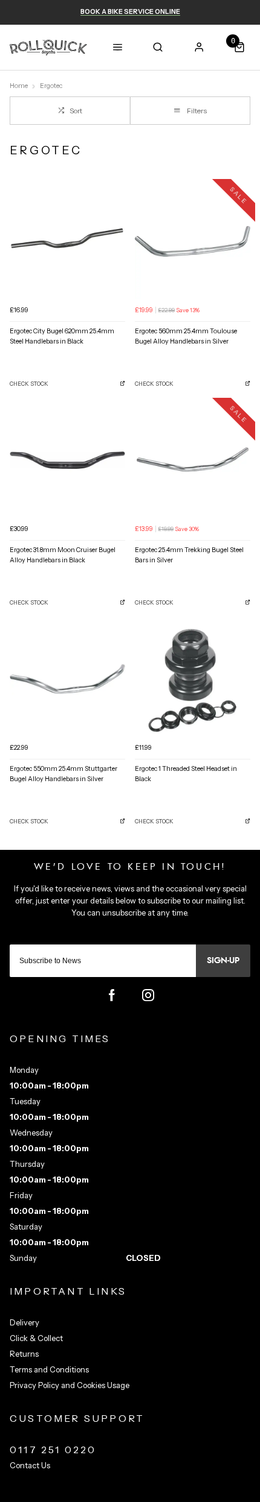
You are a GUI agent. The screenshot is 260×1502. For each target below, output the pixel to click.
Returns (24, 1354)
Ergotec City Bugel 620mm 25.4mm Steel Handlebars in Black (62, 336)
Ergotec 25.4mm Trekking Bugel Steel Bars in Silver (189, 555)
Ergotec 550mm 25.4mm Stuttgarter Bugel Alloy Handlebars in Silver (63, 774)
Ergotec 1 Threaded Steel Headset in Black (186, 774)
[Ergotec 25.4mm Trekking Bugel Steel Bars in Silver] (192, 460)
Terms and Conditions (49, 1369)
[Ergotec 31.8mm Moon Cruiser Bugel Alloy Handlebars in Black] (67, 460)
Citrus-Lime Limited (168, 1492)
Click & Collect (36, 1338)
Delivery (24, 1322)
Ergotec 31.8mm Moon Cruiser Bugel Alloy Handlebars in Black (62, 555)
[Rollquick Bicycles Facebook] (112, 995)
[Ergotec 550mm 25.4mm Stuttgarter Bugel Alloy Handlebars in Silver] (67, 679)
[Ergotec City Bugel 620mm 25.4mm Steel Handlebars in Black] (67, 241)
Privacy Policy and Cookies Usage (69, 1385)
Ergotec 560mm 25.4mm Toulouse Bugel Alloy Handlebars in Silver (186, 336)
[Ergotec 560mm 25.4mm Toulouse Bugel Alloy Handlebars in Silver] (192, 241)
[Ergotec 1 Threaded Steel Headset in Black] (192, 679)
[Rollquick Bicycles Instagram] (148, 995)
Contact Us (30, 1465)
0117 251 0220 (53, 1450)
